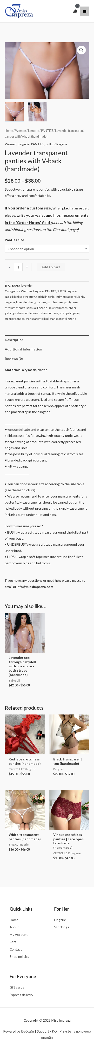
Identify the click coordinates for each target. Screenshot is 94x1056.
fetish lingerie (45, 296)
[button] (81, 50)
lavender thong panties (31, 302)
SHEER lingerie (56, 144)
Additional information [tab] (23, 349)
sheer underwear (28, 313)
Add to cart (50, 267)
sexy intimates (57, 308)
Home (9, 131)
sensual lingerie (36, 308)
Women (20, 131)
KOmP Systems (63, 1031)
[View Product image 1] (14, 111)
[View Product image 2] (37, 111)
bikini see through (23, 296)
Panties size (14, 240)
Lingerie (33, 131)
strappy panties (15, 318)
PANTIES (47, 131)
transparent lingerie (63, 318)
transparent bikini (37, 318)
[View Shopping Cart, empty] (75, 11)
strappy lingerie (69, 313)
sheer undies (49, 313)
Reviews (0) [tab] (14, 359)
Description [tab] (14, 340)
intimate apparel (66, 296)
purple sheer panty (59, 302)
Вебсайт (27, 1031)
